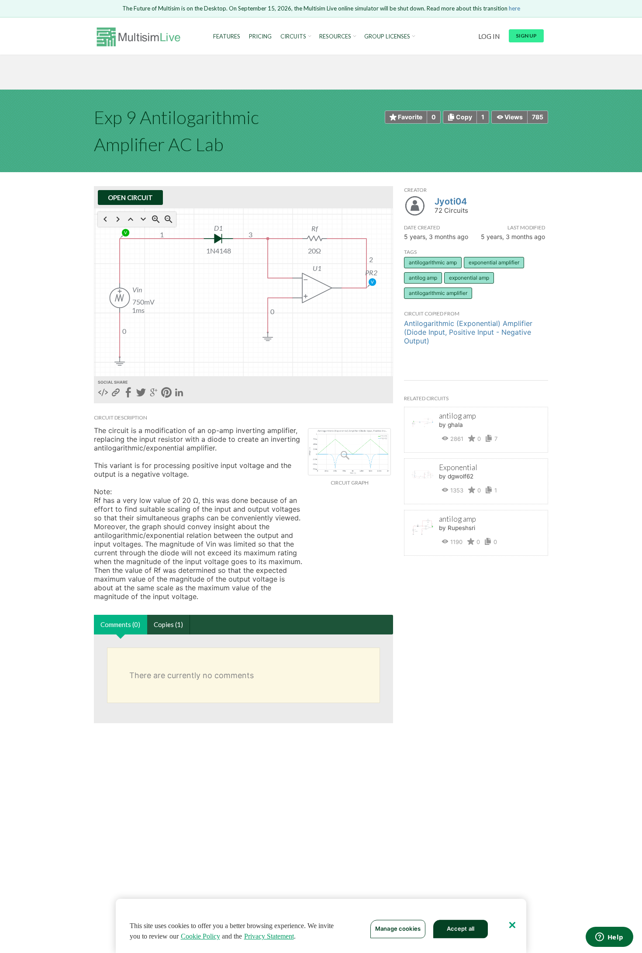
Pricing (260, 36)
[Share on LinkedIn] (179, 393)
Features (226, 36)
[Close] (512, 925)
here (514, 8)
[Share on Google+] (153, 393)
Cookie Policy (200, 936)
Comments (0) (120, 624)
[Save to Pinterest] (166, 393)
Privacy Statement (269, 936)
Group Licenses (387, 36)
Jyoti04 (451, 201)
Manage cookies (398, 928)
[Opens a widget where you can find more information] (609, 938)
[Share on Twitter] (141, 393)
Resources (335, 36)
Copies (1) (168, 624)
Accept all (460, 928)
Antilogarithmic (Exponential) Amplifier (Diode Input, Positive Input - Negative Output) (468, 332)
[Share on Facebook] (128, 393)
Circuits (293, 36)
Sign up (526, 35)
